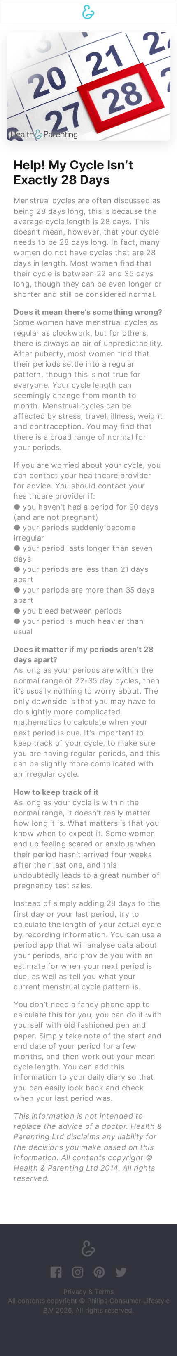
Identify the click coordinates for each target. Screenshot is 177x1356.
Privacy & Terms (88, 1291)
